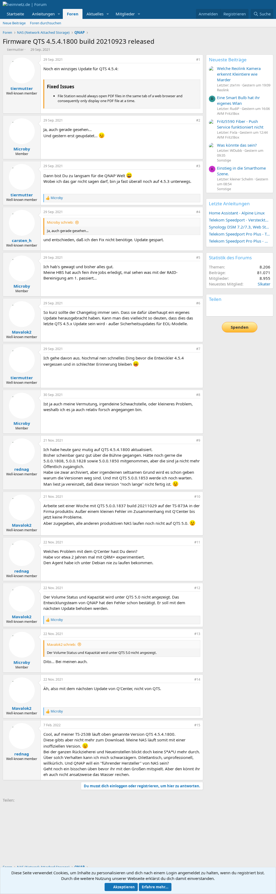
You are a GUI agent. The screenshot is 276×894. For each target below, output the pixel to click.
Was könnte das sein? (237, 145)
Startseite (15, 13)
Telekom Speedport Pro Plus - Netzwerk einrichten (239, 241)
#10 (197, 496)
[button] (59, 14)
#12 (197, 588)
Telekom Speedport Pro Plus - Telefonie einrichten (239, 234)
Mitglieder (125, 13)
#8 (198, 394)
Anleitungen (43, 13)
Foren (72, 13)
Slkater (264, 284)
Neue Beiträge (14, 23)
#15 (197, 725)
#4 (198, 212)
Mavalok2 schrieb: (61, 644)
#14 (197, 679)
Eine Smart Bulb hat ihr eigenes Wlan (238, 100)
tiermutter (15, 49)
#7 (198, 349)
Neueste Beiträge (228, 59)
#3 (198, 166)
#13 (197, 633)
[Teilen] (190, 60)
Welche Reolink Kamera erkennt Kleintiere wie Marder (239, 74)
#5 (198, 257)
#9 (198, 440)
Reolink (223, 90)
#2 (198, 120)
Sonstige (224, 160)
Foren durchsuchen (45, 23)
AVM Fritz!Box (228, 113)
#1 (198, 59)
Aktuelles (95, 13)
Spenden (240, 327)
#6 (198, 303)
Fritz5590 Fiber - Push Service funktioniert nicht (240, 124)
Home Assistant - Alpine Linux (237, 213)
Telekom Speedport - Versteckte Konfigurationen (239, 220)
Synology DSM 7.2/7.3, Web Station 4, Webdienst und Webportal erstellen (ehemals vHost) (239, 227)
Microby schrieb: (60, 222)
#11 (197, 542)
